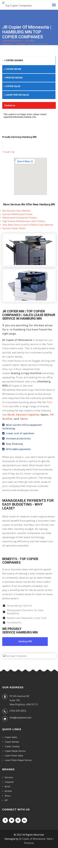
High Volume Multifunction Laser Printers (23, 221)
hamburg (20, 43)
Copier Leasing (14, 60)
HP (52, 414)
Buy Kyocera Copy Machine (16, 210)
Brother (7, 418)
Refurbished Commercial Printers (19, 217)
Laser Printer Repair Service (18, 760)
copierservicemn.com (12, 41)
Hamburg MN (25, 641)
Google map (9, 152)
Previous (29, 843)
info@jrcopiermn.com (20, 717)
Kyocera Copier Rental (13, 228)
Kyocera (9, 777)
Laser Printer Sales (17, 95)
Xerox (24, 418)
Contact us (9, 105)
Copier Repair (13, 69)
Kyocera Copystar (27, 414)
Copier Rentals (12, 742)
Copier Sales (12, 86)
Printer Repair (14, 78)
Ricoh (11, 414)
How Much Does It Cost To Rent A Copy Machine (27, 224)
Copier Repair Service (15, 751)
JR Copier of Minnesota (32, 838)
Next (49, 838)
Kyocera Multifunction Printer (17, 214)
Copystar (9, 782)
